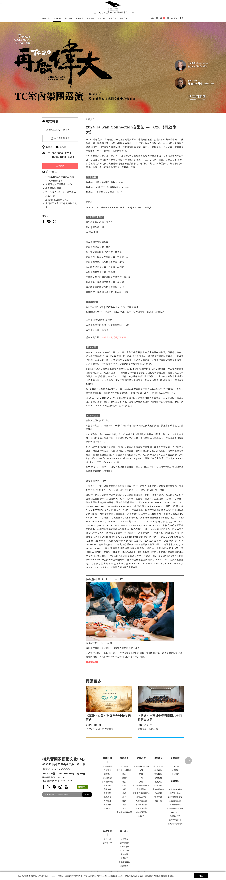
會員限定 (175, 774)
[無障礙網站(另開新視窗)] (82, 787)
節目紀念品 (124, 850)
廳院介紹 (107, 789)
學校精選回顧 (141, 808)
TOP (188, 761)
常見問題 (158, 797)
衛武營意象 (124, 843)
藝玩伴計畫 (158, 766)
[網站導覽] (153, 18)
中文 (182, 18)
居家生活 (124, 854)
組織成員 (107, 797)
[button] (171, 18)
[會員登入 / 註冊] (168, 19)
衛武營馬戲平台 (175, 820)
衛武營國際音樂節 (175, 797)
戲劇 (124, 785)
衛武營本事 (107, 843)
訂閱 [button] (87, 794)
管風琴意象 (124, 847)
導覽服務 (158, 778)
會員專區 (90, 18)
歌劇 (124, 774)
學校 (141, 778)
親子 (124, 797)
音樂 (124, 782)
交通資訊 (107, 793)
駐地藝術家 (107, 778)
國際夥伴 (107, 774)
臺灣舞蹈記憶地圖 (175, 824)
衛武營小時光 (175, 793)
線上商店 (123, 18)
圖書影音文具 (124, 862)
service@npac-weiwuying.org (63, 773)
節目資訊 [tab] (90, 119)
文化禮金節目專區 (124, 812)
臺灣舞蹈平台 (175, 816)
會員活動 (175, 770)
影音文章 (112, 18)
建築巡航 (107, 785)
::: (1, 3)
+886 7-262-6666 (56, 769)
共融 (141, 782)
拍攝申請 (158, 785)
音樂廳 (49, 147)
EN (175, 18)
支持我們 (107, 805)
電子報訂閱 (49, 794)
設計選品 (124, 866)
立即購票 (60, 166)
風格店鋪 (158, 793)
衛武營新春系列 (175, 789)
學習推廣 (68, 18)
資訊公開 (107, 808)
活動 (124, 801)
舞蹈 (124, 789)
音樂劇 (124, 778)
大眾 (141, 770)
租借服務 (158, 770)
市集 (124, 805)
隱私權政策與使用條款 (164, 876)
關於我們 (46, 18)
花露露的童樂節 (175, 801)
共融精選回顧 (141, 812)
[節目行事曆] (158, 18)
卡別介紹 (175, 766)
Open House (175, 812)
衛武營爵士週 (175, 805)
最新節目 (57, 18)
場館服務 (79, 18)
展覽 (124, 808)
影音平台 (107, 839)
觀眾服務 (158, 774)
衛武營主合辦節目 (124, 770)
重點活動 (101, 18)
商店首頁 (124, 839)
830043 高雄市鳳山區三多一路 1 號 (63, 764)
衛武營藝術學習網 (141, 766)
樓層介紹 (158, 782)
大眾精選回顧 (141, 801)
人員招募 (107, 801)
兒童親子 (124, 858)
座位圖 (63, 147)
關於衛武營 (107, 766)
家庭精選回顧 (141, 805)
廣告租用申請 (158, 789)
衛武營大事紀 (107, 782)
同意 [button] (201, 876)
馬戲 (124, 793)
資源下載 (158, 801)
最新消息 (107, 770)
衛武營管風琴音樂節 (175, 808)
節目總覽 (124, 766)
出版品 (141, 816)
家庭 (141, 774)
